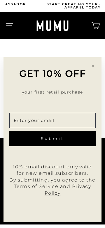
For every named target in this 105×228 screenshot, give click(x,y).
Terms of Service (36, 186)
